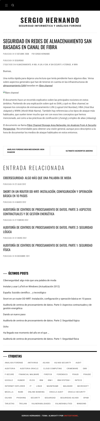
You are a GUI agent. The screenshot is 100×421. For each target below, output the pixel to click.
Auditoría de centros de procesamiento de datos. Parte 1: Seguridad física (47, 247)
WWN (76, 64)
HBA (35, 64)
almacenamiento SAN (14, 85)
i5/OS (32, 380)
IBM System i (63, 380)
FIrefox (48, 374)
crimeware (72, 368)
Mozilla (9, 392)
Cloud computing (52, 368)
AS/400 (46, 363)
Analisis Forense (14, 363)
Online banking (36, 392)
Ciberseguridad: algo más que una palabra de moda (37, 177)
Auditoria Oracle (29, 368)
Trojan (23, 404)
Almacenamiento (24, 64)
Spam (86, 398)
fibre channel (45, 85)
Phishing (21, 398)
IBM (41, 380)
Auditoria (10, 368)
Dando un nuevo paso (14, 314)
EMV (85, 368)
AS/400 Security (62, 363)
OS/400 (8, 398)
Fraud (75, 374)
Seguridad (19, 60)
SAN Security (56, 64)
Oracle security (76, 392)
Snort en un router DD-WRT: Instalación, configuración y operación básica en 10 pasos (47, 193)
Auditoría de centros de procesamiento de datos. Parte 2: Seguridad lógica (48, 229)
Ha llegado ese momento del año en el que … (26, 332)
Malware (68, 386)
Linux (39, 386)
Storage (67, 64)
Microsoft (83, 386)
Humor (21, 380)
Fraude (87, 374)
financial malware (29, 374)
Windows (81, 404)
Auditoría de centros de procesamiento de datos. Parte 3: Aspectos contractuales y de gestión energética (47, 211)
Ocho (5, 326)
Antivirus (33, 363)
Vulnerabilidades (41, 404)
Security (35, 398)
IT (31, 386)
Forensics (62, 374)
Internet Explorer (15, 386)
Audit (78, 363)
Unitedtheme (71, 416)
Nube (20, 392)
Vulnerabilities (63, 404)
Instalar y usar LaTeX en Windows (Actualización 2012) (31, 286)
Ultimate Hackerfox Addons (79, 151)
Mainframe (52, 386)
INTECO (78, 380)
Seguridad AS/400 (69, 398)
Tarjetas (9, 404)
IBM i (50, 380)
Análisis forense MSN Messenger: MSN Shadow (25, 150)
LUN (40, 64)
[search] (13, 5)
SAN (46, 64)
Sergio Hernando (50, 20)
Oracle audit (56, 392)
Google (9, 380)
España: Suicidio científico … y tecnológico (24, 292)
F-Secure (9, 374)
